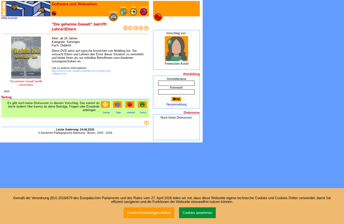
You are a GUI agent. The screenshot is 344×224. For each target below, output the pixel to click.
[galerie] (133, 14)
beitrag (106, 112)
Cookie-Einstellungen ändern (149, 213)
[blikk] (3, 8)
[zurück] (130, 29)
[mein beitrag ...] (106, 106)
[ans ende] (141, 29)
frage (118, 112)
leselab (12, 18)
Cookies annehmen (197, 213)
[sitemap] (143, 14)
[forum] (123, 14)
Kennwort (176, 87)
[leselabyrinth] (28, 8)
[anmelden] (176, 99)
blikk (4, 18)
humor (143, 112)
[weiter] (135, 29)
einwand (131, 112)
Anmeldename (176, 79)
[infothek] (113, 19)
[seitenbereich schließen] (198, 3)
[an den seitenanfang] (146, 124)
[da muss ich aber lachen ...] (143, 106)
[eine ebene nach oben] (146, 29)
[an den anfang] (125, 29)
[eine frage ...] (118, 106)
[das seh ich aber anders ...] (130, 106)
